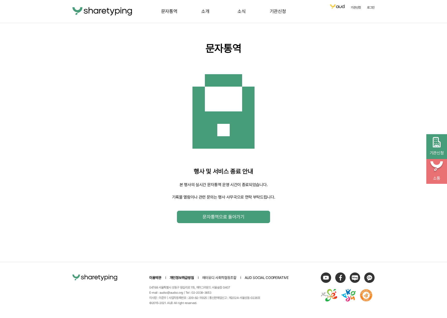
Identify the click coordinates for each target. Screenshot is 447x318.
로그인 (371, 7)
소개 (205, 11)
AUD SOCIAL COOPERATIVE (267, 278)
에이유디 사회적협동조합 (219, 278)
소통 (436, 178)
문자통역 (169, 11)
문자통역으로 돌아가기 (223, 216)
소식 (241, 11)
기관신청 (278, 11)
